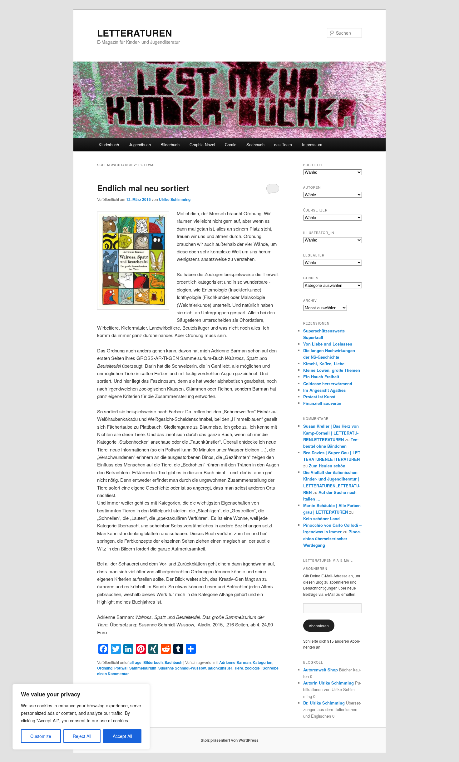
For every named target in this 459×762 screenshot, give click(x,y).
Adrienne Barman (235, 662)
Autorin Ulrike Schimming (328, 683)
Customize (40, 736)
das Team (283, 144)
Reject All (82, 736)
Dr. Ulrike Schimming (324, 703)
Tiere (238, 668)
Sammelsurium (142, 668)
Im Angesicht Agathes (324, 390)
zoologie (252, 668)
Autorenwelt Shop (320, 670)
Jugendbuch (140, 144)
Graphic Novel (202, 144)
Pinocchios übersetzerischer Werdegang (332, 538)
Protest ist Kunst (319, 397)
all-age (135, 662)
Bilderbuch (170, 144)
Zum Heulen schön (327, 466)
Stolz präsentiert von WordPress (230, 740)
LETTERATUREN (134, 32)
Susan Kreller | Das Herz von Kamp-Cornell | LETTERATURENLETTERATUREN (331, 432)
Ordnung (104, 668)
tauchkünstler (220, 668)
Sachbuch (255, 144)
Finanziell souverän (322, 403)
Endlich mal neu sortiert (143, 188)
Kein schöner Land (321, 518)
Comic (230, 144)
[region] (81, 717)
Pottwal (120, 668)
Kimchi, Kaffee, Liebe (323, 363)
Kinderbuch (109, 144)
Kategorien (262, 662)
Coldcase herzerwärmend (327, 383)
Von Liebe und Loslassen (327, 344)
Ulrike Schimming (174, 199)
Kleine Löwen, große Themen (331, 370)
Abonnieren (319, 625)
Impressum (312, 144)
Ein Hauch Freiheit (321, 377)
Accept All (122, 736)
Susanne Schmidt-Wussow (182, 668)
